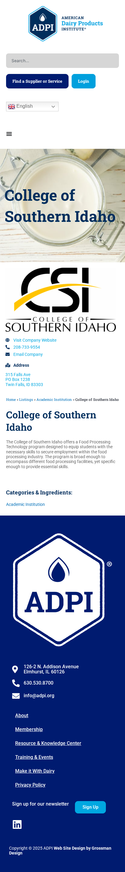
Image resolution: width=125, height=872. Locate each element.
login (83, 81)
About (21, 715)
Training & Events (34, 757)
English (24, 106)
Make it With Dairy (35, 771)
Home (11, 399)
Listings (26, 399)
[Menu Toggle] (9, 134)
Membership (29, 729)
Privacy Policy (30, 785)
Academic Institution (54, 399)
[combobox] (62, 60)
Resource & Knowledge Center (48, 743)
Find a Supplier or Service (37, 81)
